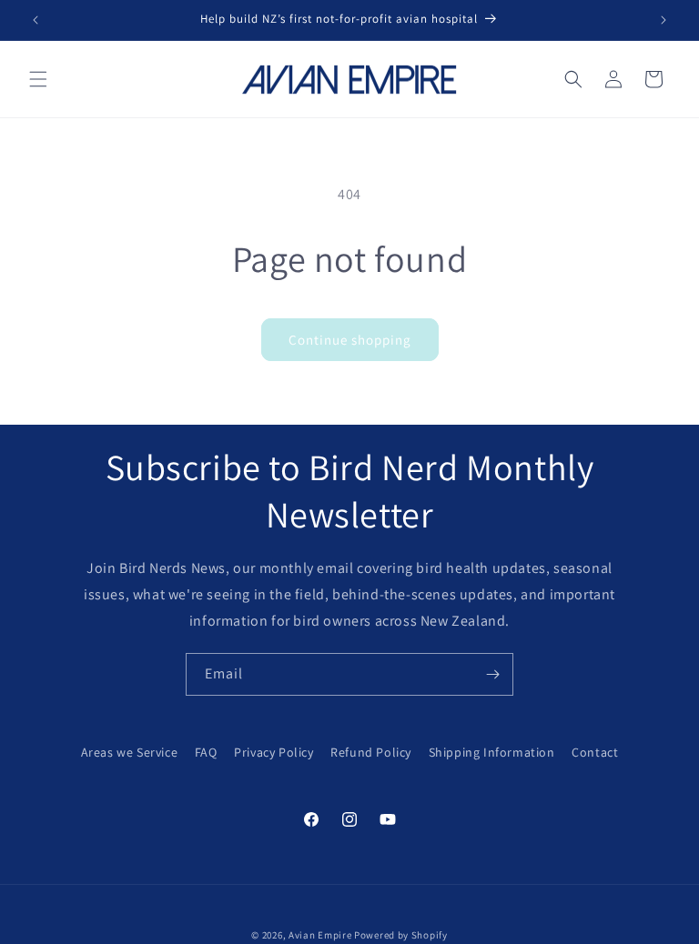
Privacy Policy (273, 752)
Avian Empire (320, 935)
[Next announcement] (663, 20)
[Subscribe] (492, 674)
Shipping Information (492, 752)
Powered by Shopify (401, 935)
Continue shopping (350, 339)
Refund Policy (370, 752)
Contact (595, 752)
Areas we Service (129, 752)
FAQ (206, 752)
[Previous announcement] (35, 20)
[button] (38, 79)
